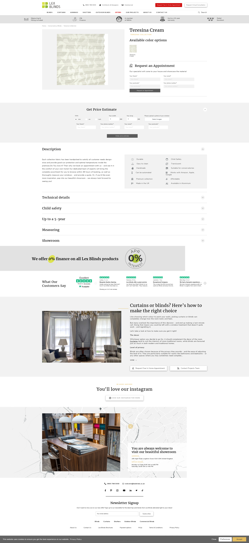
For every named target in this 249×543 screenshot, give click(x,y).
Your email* (167, 76)
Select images (157, 119)
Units (76, 116)
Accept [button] (239, 539)
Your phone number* (170, 83)
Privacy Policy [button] (76, 539)
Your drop (130, 116)
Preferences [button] (225, 539)
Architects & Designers (110, 5)
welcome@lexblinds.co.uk (135, 484)
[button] (116, 442)
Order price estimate (122, 136)
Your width (112, 116)
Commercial (129, 5)
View (132, 360)
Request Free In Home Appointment (169, 5)
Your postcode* (134, 83)
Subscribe (147, 514)
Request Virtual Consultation (195, 5)
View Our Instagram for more (126, 398)
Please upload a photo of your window (157, 116)
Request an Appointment (145, 90)
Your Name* (133, 76)
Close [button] (214, 539)
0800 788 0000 (113, 484)
